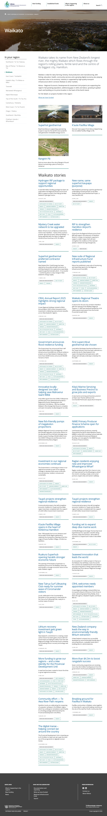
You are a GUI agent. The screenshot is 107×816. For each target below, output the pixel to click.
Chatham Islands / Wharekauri (12, 120)
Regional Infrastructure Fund (41, 795)
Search (36, 798)
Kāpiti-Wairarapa (12, 95)
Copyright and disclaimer (13, 811)
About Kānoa (87, 793)
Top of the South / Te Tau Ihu (16, 99)
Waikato (36, 14)
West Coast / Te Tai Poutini (15, 107)
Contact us (86, 791)
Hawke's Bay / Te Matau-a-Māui (15, 81)
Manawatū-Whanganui (14, 91)
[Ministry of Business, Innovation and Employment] (13, 806)
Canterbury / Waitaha (13, 103)
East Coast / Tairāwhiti (13, 76)
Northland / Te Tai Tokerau (15, 62)
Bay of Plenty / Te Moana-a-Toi (15, 67)
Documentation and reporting (40, 789)
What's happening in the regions (16, 14)
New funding (9, 792)
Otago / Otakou (11, 111)
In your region (29, 14)
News (7, 794)
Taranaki (9, 86)
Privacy (25, 811)
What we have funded (46, 97)
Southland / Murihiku (13, 115)
